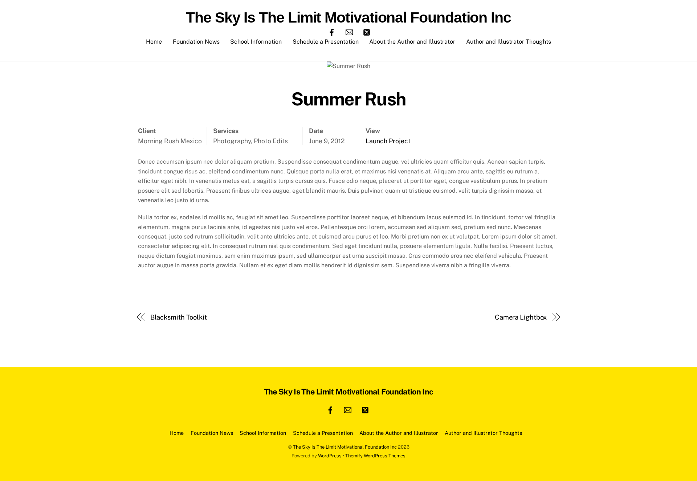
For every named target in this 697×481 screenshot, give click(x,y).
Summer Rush (348, 98)
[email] (349, 31)
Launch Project (388, 141)
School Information (256, 41)
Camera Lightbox (521, 317)
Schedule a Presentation (326, 41)
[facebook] (332, 31)
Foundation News (196, 41)
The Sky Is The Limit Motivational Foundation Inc (345, 447)
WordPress (330, 455)
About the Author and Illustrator (412, 41)
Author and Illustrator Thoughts (508, 41)
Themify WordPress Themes (375, 455)
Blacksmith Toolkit (178, 317)
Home (154, 41)
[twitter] (366, 31)
